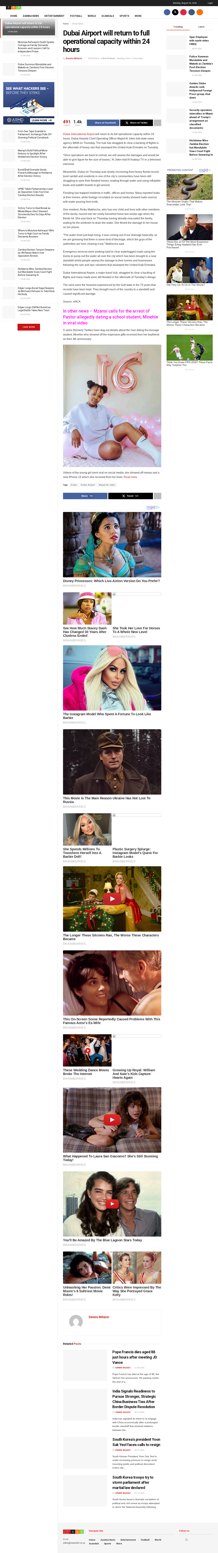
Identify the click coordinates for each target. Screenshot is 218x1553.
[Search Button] (211, 12)
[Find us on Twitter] (175, 12)
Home (13, 16)
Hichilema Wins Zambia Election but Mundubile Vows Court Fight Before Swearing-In (35, 272)
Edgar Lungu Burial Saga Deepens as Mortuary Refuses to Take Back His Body (36, 291)
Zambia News (31, 16)
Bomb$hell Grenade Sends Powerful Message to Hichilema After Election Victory (35, 172)
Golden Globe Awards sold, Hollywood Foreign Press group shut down (200, 90)
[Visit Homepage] (13, 6)
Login (210, 3)
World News (77, 24)
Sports (124, 16)
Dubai (74, 485)
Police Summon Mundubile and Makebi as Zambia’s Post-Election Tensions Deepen (36, 67)
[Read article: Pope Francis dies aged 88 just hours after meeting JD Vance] (85, 1365)
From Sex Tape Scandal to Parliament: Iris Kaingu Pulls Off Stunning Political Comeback (35, 134)
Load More (29, 327)
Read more (130, 477)
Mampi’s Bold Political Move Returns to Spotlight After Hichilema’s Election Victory (33, 153)
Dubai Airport (88, 485)
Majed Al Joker (107, 485)
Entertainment (54, 16)
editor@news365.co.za (74, 1543)
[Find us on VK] (191, 12)
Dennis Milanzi (74, 58)
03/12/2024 (139, 1493)
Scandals (108, 16)
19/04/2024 (93, 58)
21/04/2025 (139, 1368)
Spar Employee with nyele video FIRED (199, 41)
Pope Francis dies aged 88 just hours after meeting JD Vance (134, 1357)
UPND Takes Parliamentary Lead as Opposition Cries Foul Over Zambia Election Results (35, 192)
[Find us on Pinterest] (183, 12)
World (92, 16)
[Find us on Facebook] (167, 12)
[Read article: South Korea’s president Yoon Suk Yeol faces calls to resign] (85, 1453)
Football (76, 16)
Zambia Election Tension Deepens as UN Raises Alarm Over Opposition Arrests (36, 252)
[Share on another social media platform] (157, 123)
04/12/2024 (139, 1412)
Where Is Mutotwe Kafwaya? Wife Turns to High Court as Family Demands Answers (36, 233)
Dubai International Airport (79, 134)
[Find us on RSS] (200, 12)
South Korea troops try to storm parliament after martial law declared (132, 1482)
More (138, 16)
